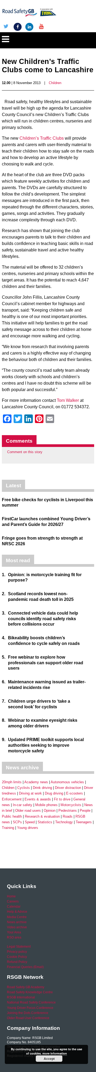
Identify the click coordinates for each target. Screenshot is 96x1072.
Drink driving (42, 788)
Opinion (49, 810)
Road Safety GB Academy (25, 987)
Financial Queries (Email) (25, 967)
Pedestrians (67, 810)
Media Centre (17, 917)
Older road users (28, 810)
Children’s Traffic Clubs (41, 138)
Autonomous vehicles (67, 782)
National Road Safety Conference (31, 1002)
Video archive (17, 927)
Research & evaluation (42, 816)
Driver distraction (68, 788)
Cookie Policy (17, 957)
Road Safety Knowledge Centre (30, 992)
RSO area (14, 937)
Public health (12, 816)
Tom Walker (68, 400)
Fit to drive (62, 799)
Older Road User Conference (28, 1018)
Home (11, 896)
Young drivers (27, 828)
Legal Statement (19, 946)
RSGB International (21, 997)
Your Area (14, 932)
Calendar (14, 906)
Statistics (45, 822)
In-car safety (22, 805)
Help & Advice (17, 912)
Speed (30, 822)
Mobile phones (46, 805)
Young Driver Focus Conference (30, 1008)
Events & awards (38, 799)
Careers (13, 901)
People (85, 810)
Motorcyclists (71, 805)
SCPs (17, 822)
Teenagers (84, 822)
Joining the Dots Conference (27, 1013)
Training (8, 828)
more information (54, 1053)
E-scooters (74, 793)
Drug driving (54, 793)
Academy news (36, 782)
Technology (64, 822)
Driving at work (30, 793)
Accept (49, 1058)
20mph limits (12, 782)
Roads (68, 816)
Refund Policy (17, 962)
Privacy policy (17, 952)
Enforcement (12, 799)
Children (55, 83)
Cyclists (23, 788)
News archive (17, 922)
